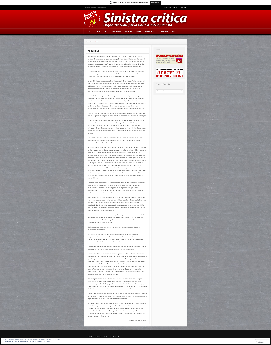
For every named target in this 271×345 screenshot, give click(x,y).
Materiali (128, 31)
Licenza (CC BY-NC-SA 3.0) (111, 336)
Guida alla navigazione (170, 7)
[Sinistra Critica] (135, 19)
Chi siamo (164, 31)
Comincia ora (155, 2)
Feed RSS (98, 336)
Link (173, 31)
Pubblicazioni (150, 31)
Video (138, 31)
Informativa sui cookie (43, 341)
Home (88, 31)
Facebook (89, 336)
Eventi (97, 31)
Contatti (183, 7)
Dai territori (116, 31)
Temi (106, 31)
